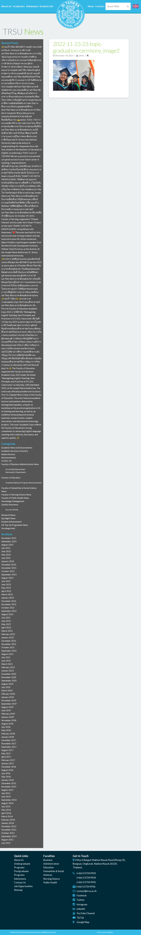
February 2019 (8, 713)
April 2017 (6, 757)
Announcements (8, 457)
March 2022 (7, 631)
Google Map (83, 922)
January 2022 (7, 637)
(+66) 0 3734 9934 (86, 877)
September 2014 (9, 800)
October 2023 (7, 571)
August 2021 (7, 654)
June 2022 (6, 621)
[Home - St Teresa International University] (70, 27)
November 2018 (8, 720)
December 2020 (8, 674)
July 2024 (5, 558)
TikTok (80, 917)
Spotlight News (8, 518)
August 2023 (7, 578)
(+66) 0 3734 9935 (86, 882)
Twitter (81, 899)
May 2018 (6, 730)
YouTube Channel (86, 913)
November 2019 (8, 700)
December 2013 (8, 826)
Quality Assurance (9, 504)
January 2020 (7, 697)
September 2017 (9, 747)
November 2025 (8, 538)
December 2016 (8, 766)
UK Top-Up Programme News (14, 525)
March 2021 (7, 664)
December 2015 (8, 783)
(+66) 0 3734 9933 (86, 873)
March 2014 (7, 816)
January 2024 (7, 561)
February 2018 (8, 733)
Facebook (82, 895)
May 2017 (6, 753)
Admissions (20, 878)
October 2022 (7, 607)
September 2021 (9, 650)
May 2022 (6, 624)
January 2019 (7, 717)
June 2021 (6, 660)
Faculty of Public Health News (15, 498)
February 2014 (8, 819)
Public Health (50, 882)
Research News (8, 515)
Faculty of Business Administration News (20, 464)
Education (48, 867)
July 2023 (5, 581)
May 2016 (6, 776)
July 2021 (5, 657)
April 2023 (6, 591)
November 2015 (8, 786)
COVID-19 (6, 461)
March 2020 (7, 690)
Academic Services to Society (14, 451)
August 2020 (7, 684)
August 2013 (7, 839)
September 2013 (9, 836)
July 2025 (5, 548)
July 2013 (5, 843)
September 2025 (9, 541)
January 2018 (7, 737)
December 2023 (8, 564)
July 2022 (5, 617)
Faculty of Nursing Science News (16, 494)
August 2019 (7, 707)
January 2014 (7, 823)
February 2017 (8, 760)
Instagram (82, 904)
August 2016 (7, 770)
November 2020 (8, 677)
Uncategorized (8, 528)
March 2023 (7, 594)
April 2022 (6, 627)
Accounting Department (15, 469)
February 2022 (8, 634)
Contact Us (20, 882)
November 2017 (8, 743)
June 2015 (6, 796)
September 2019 (9, 703)
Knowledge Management (12, 501)
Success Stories (12, 510)
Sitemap (18, 889)
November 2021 (8, 644)
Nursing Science (51, 878)
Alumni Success (8, 454)
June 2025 (6, 551)
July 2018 (5, 727)
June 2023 (6, 584)
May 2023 (6, 588)
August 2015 (7, 790)
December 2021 (8, 641)
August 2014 (7, 803)
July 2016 (5, 773)
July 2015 (5, 793)
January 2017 (7, 763)
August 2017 (7, 750)
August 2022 (7, 614)
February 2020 (8, 694)
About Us (19, 860)
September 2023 (9, 574)
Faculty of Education (10, 477)
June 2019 (6, 710)
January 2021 (7, 670)
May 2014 (6, 810)
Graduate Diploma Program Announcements (24, 483)
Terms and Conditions (105, 932)
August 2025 (7, 544)
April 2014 (6, 813)
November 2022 (8, 604)
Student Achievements (11, 521)
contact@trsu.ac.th (87, 891)
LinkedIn (81, 908)
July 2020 (5, 687)
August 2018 (7, 723)
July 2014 (5, 806)
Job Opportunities (23, 886)
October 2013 (7, 833)
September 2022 (9, 611)
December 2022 (8, 601)
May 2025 (6, 554)
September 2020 (9, 680)
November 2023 (8, 568)
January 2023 (7, 597)
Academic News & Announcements (16, 447)
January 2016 (7, 780)
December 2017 (8, 740)
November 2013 (8, 829)
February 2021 (8, 667)
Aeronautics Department (16, 472)
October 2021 (7, 647)
